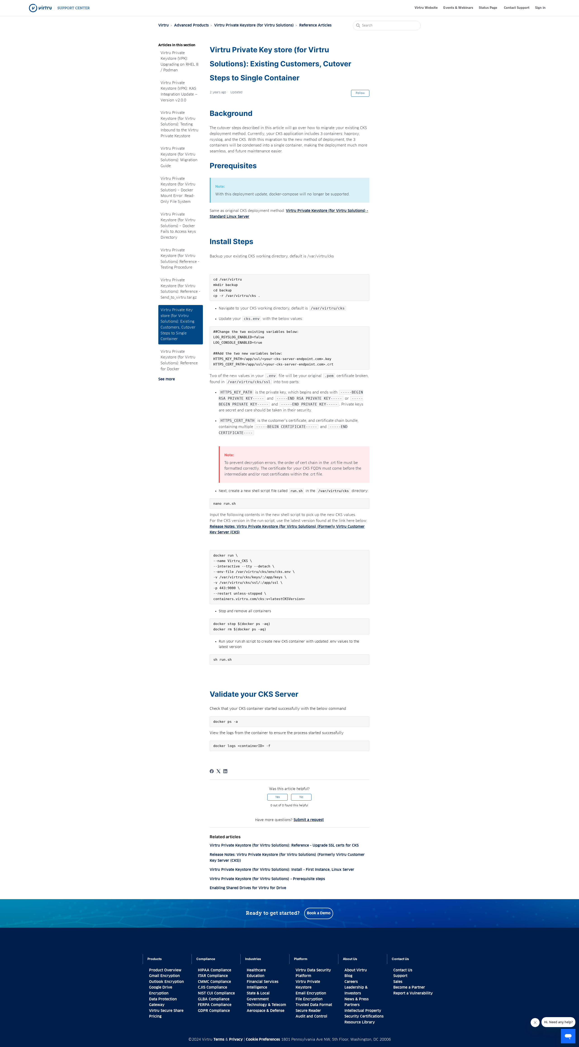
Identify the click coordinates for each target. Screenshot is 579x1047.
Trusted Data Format (314, 1005)
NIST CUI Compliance (216, 993)
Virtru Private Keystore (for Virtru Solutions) (254, 25)
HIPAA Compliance (214, 970)
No (301, 797)
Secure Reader (308, 1011)
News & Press (356, 999)
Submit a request (309, 820)
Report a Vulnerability (413, 993)
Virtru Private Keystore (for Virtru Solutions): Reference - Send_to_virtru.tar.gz (180, 288)
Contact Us (402, 970)
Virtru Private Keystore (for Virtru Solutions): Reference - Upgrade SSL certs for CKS (284, 845)
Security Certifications (364, 1016)
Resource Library (359, 1022)
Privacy (236, 1039)
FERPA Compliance (214, 1005)
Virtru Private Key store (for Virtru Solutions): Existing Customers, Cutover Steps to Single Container (178, 324)
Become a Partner (409, 987)
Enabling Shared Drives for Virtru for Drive (248, 888)
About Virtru (355, 970)
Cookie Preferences (263, 1039)
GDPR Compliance (214, 1011)
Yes (277, 797)
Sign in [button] (540, 8)
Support (400, 976)
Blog (348, 976)
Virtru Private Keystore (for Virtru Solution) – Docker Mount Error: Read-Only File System (178, 190)
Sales (397, 982)
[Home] (59, 8)
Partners (352, 1005)
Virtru (163, 25)
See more (166, 379)
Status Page (488, 8)
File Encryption (309, 999)
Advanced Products (191, 25)
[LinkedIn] (225, 771)
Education (255, 976)
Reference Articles (315, 25)
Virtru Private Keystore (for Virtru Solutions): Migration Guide (179, 157)
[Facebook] (212, 771)
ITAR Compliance (213, 976)
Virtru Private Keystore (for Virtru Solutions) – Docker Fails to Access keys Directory (178, 226)
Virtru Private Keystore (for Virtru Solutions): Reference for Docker (179, 360)
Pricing (155, 1016)
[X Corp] (218, 771)
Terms (219, 1039)
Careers (351, 982)
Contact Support (516, 8)
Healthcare (256, 970)
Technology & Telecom (266, 1005)
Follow (360, 93)
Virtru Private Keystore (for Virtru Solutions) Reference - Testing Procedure (180, 258)
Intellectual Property (362, 1011)
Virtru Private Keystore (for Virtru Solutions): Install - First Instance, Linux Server (282, 870)
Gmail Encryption (164, 976)
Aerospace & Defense (265, 1011)
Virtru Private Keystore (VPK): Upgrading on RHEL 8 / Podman (179, 61)
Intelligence (257, 987)
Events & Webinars (458, 8)
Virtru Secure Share (166, 1011)
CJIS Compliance (212, 987)
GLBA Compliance (213, 999)
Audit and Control (311, 1016)
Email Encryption (311, 993)
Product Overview (165, 970)
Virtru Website (426, 8)
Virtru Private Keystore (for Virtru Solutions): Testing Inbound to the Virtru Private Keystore (179, 124)
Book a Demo (318, 913)
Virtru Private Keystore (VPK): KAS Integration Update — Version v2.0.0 (179, 91)
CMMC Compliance (214, 982)
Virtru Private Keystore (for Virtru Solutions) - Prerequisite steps (267, 879)
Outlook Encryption (166, 982)
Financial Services (262, 982)
